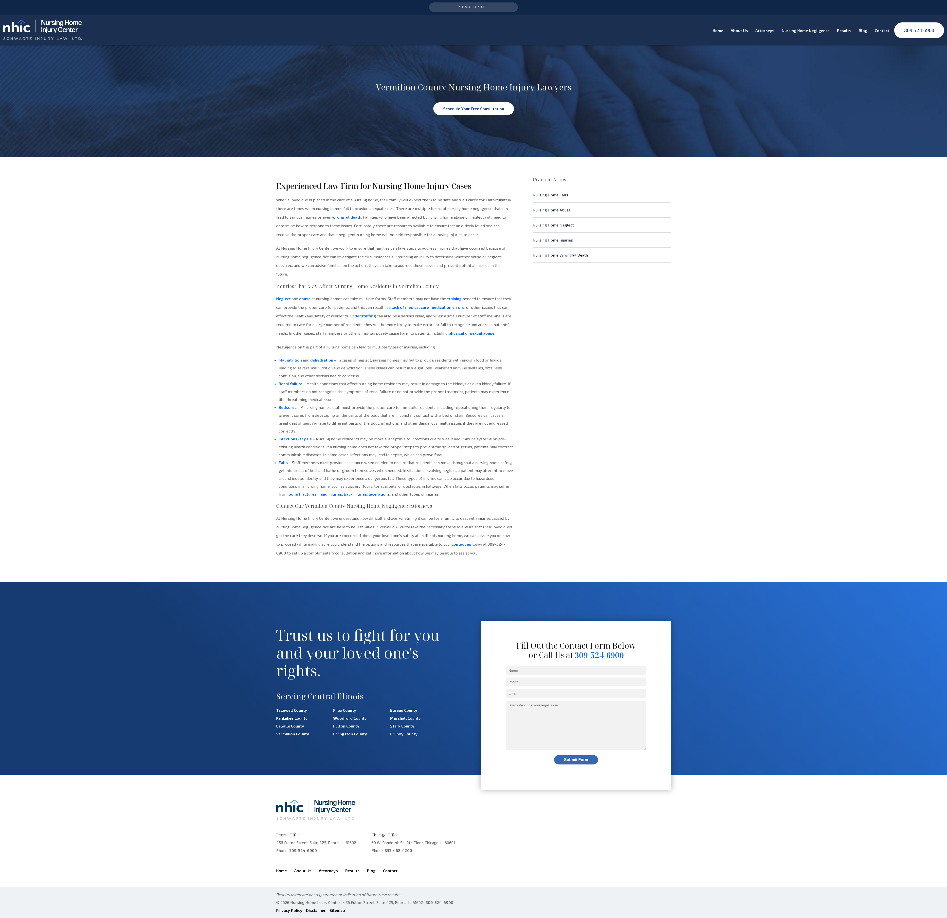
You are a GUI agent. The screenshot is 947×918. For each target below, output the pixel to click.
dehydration (321, 360)
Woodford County (350, 718)
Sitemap (337, 910)
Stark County (402, 726)
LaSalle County (290, 726)
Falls (283, 462)
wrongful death (346, 217)
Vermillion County (292, 733)
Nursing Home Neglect (553, 225)
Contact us (461, 544)
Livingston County (350, 733)
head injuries (330, 494)
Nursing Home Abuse (552, 210)
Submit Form (576, 760)
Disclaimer (316, 910)
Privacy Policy (289, 910)
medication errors (447, 307)
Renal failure (290, 383)
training (454, 298)
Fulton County (346, 726)
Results (844, 30)
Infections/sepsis (295, 438)
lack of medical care (410, 307)
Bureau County (403, 710)
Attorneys (764, 30)
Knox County (344, 710)
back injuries (355, 494)
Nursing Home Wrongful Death (560, 255)
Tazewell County (291, 710)
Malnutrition (290, 360)
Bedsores (288, 407)
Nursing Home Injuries (553, 240)
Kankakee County (292, 718)
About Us (739, 30)
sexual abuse (482, 333)
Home (718, 30)
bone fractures (303, 494)
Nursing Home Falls (550, 194)
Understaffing (363, 315)
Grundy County (404, 733)
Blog (863, 30)
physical (456, 333)
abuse (304, 298)
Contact (882, 30)
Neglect (283, 298)
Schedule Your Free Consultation (473, 108)
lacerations (379, 494)
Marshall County (405, 718)
